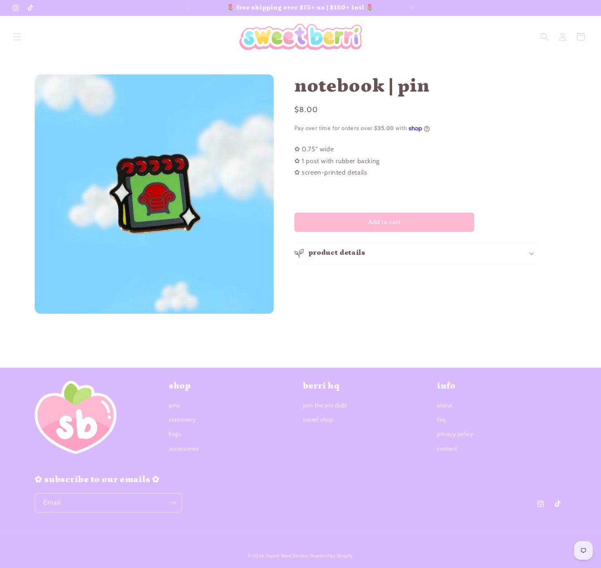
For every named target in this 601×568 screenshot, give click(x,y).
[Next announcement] (413, 8)
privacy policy (455, 434)
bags (175, 434)
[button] (17, 37)
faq (441, 419)
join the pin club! (325, 405)
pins (174, 405)
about (445, 405)
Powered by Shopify (332, 556)
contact (447, 448)
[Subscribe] (173, 502)
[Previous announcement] (188, 8)
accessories (184, 448)
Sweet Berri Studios (287, 556)
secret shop (318, 419)
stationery (182, 419)
